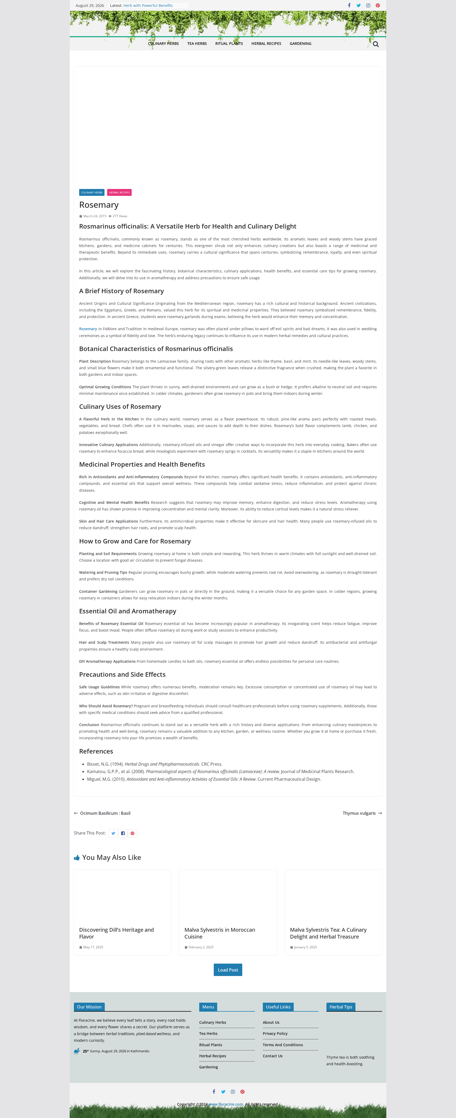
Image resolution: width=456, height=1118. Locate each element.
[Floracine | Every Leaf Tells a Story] (78, 44)
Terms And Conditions (283, 1044)
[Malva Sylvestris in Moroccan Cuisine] (228, 874)
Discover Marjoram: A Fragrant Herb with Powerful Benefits (151, 8)
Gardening (300, 43)
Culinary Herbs (163, 43)
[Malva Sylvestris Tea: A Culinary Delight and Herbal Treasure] (333, 874)
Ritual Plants (229, 43)
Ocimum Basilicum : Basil (105, 813)
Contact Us (273, 1055)
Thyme (332, 1057)
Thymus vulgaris (359, 813)
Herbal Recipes (266, 43)
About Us (271, 1022)
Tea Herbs (197, 43)
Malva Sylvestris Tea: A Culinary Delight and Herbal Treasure (328, 933)
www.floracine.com (226, 1104)
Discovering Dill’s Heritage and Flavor (116, 933)
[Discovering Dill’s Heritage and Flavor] (122, 874)
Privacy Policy (275, 1033)
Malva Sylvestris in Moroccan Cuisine (219, 933)
